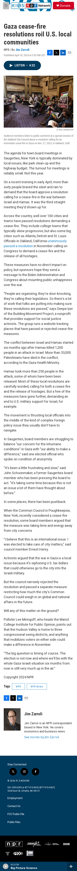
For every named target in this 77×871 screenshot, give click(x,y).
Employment (15, 798)
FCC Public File (15, 814)
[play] (5, 866)
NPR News (37, 686)
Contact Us (13, 806)
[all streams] (72, 866)
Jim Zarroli (22, 50)
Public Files (13, 822)
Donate (65, 5)
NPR (18, 686)
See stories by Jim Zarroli (41, 737)
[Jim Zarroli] (12, 719)
